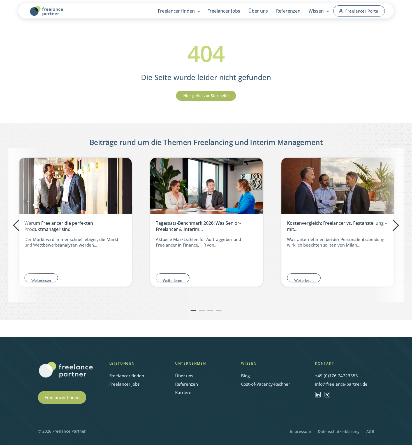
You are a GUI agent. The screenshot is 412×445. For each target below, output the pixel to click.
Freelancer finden (176, 11)
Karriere (183, 392)
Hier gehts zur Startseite (206, 95)
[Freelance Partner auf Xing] (327, 394)
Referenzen (288, 11)
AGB (370, 431)
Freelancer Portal (362, 11)
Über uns (258, 11)
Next (396, 225)
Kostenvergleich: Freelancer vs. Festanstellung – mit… (337, 226)
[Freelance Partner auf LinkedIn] (318, 394)
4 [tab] (220, 310)
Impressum (300, 431)
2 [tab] (203, 310)
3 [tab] (211, 310)
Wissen (316, 11)
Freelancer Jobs (223, 11)
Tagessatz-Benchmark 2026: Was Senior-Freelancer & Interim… (198, 226)
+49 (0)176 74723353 (336, 375)
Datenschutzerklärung (339, 431)
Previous (16, 225)
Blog (245, 375)
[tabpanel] (206, 222)
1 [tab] (195, 310)
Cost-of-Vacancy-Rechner (265, 384)
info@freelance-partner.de (341, 384)
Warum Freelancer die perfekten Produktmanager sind (58, 226)
